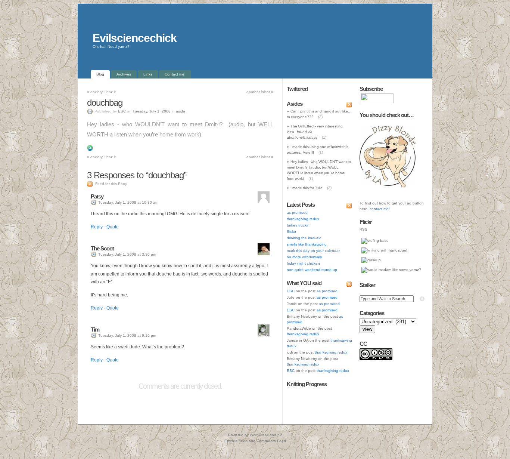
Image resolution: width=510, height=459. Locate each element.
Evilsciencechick (135, 38)
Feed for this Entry (111, 184)
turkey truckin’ (298, 225)
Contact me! (175, 74)
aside (180, 111)
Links (147, 74)
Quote (112, 227)
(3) (320, 117)
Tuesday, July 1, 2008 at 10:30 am (128, 202)
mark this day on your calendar (313, 251)
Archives (123, 74)
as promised (297, 212)
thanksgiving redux (303, 219)
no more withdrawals (304, 257)
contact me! (380, 209)
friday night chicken (303, 263)
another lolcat (259, 92)
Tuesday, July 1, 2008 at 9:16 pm (127, 335)
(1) (324, 137)
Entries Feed (236, 441)
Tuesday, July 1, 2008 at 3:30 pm (127, 254)
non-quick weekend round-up (312, 270)
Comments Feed (271, 441)
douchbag (104, 103)
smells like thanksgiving (307, 244)
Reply (97, 227)
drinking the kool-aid (304, 238)
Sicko (291, 232)
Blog (100, 74)
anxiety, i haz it (101, 92)
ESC (122, 111)
